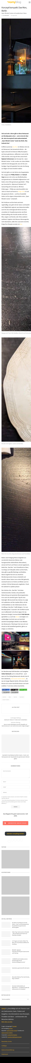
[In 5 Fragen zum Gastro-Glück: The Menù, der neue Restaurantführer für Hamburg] (6, 943)
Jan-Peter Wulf (6, 15)
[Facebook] (13, 1060)
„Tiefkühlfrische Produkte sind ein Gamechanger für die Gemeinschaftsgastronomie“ (20, 960)
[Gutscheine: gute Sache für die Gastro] (6, 970)
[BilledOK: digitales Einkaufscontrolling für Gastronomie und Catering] (6, 952)
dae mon (15, 697)
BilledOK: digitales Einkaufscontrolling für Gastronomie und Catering (20, 951)
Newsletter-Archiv (7, 1041)
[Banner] (15, 905)
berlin (10, 697)
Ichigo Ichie (21, 191)
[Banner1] (15, 859)
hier (21, 224)
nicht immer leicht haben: (18, 678)
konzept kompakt (5, 699)
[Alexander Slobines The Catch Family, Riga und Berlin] (6, 979)
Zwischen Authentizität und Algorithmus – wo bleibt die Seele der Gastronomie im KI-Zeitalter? (20, 987)
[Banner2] (15, 885)
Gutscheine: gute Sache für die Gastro (20, 968)
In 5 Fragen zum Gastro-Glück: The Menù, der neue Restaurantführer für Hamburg (20, 942)
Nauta (17, 617)
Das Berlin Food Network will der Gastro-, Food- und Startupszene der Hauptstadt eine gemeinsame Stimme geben (15, 756)
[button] (4, 690)
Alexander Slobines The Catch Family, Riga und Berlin (20, 977)
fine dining (21, 697)
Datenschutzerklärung (8, 1050)
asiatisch (4, 697)
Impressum (5, 1054)
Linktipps (4, 1046)
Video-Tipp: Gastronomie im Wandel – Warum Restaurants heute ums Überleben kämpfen (20, 933)
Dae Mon (15, 147)
